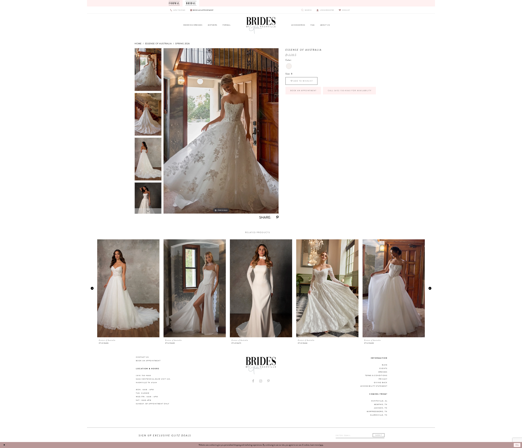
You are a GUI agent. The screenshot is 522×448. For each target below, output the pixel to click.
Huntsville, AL (379, 401)
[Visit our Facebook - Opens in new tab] (253, 381)
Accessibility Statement (373, 386)
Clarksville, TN (378, 415)
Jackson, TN (380, 408)
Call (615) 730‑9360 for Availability (349, 90)
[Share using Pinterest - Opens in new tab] (277, 217)
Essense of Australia (158, 43)
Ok (517, 445)
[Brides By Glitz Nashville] (261, 25)
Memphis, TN (380, 404)
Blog (384, 365)
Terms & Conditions (376, 375)
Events (383, 368)
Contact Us (142, 357)
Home (138, 43)
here (321, 444)
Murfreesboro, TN (377, 411)
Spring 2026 (182, 43)
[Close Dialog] (4, 445)
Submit (378, 435)
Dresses (382, 372)
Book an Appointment (303, 90)
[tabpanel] (148, 70)
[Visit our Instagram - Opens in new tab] (260, 381)
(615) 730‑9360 (143, 375)
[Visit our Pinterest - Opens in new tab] (268, 381)
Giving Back (380, 382)
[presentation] (128, 288)
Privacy (383, 379)
